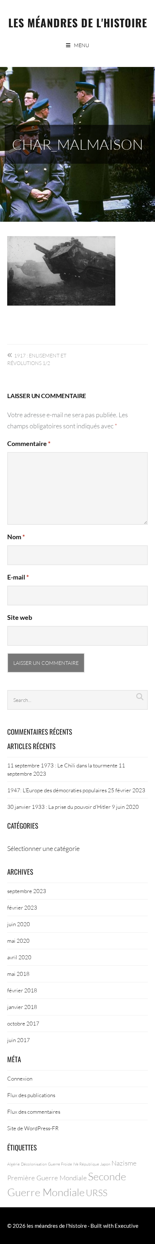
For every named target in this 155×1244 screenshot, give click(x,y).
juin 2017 (18, 1040)
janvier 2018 (22, 1007)
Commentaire (28, 443)
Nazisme (124, 1163)
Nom (16, 537)
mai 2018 (18, 973)
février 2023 (22, 907)
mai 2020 (18, 940)
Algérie (13, 1164)
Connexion (19, 1078)
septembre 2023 (26, 891)
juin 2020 (18, 924)
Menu (81, 45)
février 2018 (22, 990)
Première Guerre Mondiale (47, 1177)
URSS (96, 1192)
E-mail (18, 577)
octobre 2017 (23, 1023)
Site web (19, 617)
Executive (126, 1225)
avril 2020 (19, 957)
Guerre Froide (60, 1164)
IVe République (86, 1164)
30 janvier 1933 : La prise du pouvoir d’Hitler (59, 806)
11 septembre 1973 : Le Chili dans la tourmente (62, 765)
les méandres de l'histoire (77, 22)
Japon (105, 1164)
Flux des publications (31, 1095)
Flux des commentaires (33, 1111)
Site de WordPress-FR (32, 1128)
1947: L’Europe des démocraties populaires (57, 790)
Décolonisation (34, 1164)
